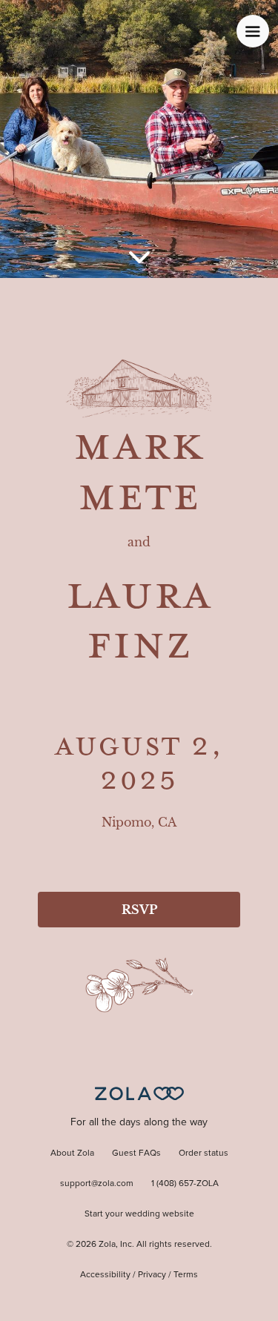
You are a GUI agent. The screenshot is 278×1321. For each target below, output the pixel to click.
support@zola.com (96, 1183)
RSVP (139, 909)
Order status (203, 1153)
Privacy (152, 1275)
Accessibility (105, 1275)
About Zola (72, 1153)
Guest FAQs (136, 1153)
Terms (185, 1275)
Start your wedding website (139, 1214)
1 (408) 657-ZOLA (185, 1183)
